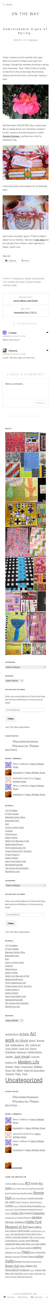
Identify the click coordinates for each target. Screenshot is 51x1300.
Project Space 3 (12, 854)
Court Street (11, 1048)
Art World (21, 1040)
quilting (39, 1256)
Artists (24, 1034)
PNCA (33, 1253)
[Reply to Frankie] (47, 332)
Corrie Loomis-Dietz (14, 827)
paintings (9, 1252)
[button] (15, 442)
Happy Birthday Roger (35, 772)
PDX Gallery (17, 1253)
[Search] (4, 5)
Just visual (22, 1056)
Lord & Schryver (39, 1237)
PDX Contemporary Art (15, 848)
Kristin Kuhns (31, 1234)
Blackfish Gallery (27, 1193)
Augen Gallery (16, 1188)
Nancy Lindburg (10, 1248)
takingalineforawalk (14, 865)
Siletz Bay (9, 1273)
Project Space (27, 1256)
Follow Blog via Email (15, 689)
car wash (10, 1202)
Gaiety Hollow (11, 837)
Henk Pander (24, 1231)
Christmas (25, 1202)
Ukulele (13, 1277)
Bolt (7, 824)
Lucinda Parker (24, 1241)
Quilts (9, 1261)
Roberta (12, 350)
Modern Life (28, 1062)
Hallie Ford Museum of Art (17, 841)
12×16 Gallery (11, 810)
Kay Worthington (18, 1234)
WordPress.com (12, 871)
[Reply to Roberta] (47, 350)
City (27, 1045)
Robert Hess (36, 1262)
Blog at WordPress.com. (25, 1294)
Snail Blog (18, 1273)
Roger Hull (10, 1070)
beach (7, 1193)
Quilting (38, 1066)
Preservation (27, 1067)
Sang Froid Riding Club (15, 861)
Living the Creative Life (22, 1237)
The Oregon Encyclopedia (16, 868)
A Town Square (12, 814)
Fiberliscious (11, 834)
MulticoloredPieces (14, 844)
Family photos (35, 1052)
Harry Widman (11, 1231)
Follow (11, 719)
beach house (15, 1193)
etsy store (40, 240)
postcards (16, 1257)
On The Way (25, 14)
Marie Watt (20, 1244)
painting (37, 1247)
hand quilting (34, 1227)
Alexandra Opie (12, 820)
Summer (38, 1273)
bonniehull (33, 40)
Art (27, 1183)
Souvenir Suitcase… (11, 136)
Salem (19, 1070)
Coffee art (35, 1045)
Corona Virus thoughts (30, 1206)
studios (31, 1274)
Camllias (11, 282)
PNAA (17, 1067)
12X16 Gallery (11, 1184)
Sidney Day (40, 1270)
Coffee (9, 1205)
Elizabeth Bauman (11, 1218)
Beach (32, 1040)
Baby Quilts (25, 1188)
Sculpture (9, 1074)
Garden (28, 278)
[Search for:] (14, 4)
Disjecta (9, 831)
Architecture (11, 1034)
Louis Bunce (11, 1240)
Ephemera (22, 1052)
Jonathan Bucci (36, 1231)
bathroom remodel (36, 1188)
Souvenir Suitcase (33, 282)
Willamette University (24, 1277)
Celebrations (18, 278)
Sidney (32, 1270)
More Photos (11, 750)
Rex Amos (27, 1261)
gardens (37, 1217)
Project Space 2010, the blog (18, 851)
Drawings (10, 1052)
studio (25, 1274)
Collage (15, 1206)
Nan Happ (20, 282)
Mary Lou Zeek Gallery (36, 1244)
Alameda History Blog (15, 817)
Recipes (18, 1261)
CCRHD (18, 1202)
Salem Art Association (34, 1070)
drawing (28, 1213)
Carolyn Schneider (35, 1198)
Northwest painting (24, 1248)
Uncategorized (38, 278)
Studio (18, 1074)
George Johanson (15, 1222)
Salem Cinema (11, 858)
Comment (39, 403)
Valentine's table (10, 285)
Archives (21, 1184)
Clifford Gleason (35, 1202)
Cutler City (24, 1048)
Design (33, 1048)
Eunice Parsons (24, 1217)
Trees (24, 1074)
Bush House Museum (19, 1198)
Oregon (9, 1066)
